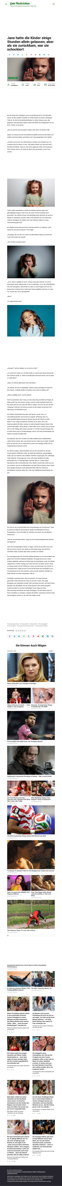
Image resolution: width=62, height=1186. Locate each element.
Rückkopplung (41, 1172)
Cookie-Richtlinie (27, 1172)
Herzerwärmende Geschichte (26, 626)
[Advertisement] (31, 23)
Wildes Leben (13, 78)
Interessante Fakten (42, 626)
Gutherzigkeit (12, 626)
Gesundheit (34, 624)
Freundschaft (25, 624)
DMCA (34, 1172)
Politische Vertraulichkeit (14, 1172)
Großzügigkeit (43, 624)
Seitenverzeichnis (12, 1173)
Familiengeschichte (13, 624)
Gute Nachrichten (20, 3)
